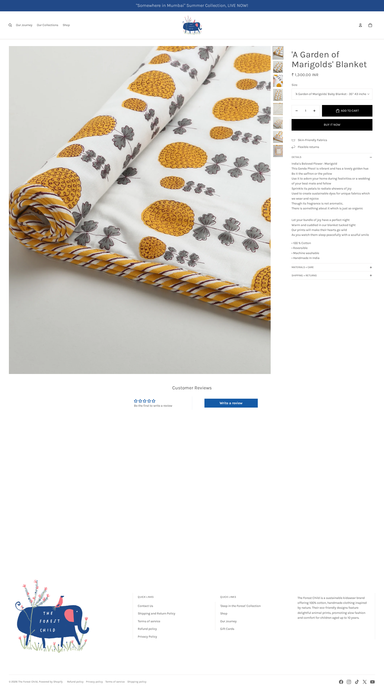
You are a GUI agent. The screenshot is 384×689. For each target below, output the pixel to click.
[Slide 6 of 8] (278, 123)
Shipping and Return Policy (156, 613)
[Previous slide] (12, 210)
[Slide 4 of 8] (278, 95)
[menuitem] (24, 25)
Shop (223, 613)
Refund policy (147, 629)
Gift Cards (227, 629)
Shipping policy (136, 681)
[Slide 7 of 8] (278, 137)
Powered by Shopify (51, 681)
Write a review (231, 403)
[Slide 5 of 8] (278, 109)
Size (294, 85)
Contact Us (145, 606)
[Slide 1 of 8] (278, 53)
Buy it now (332, 125)
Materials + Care (303, 267)
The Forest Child (28, 681)
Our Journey (228, 621)
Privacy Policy (147, 636)
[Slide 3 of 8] (278, 81)
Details (296, 157)
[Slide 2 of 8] (278, 67)
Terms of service (149, 621)
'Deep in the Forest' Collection (240, 606)
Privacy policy (94, 681)
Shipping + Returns (304, 275)
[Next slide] (267, 210)
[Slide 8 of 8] (278, 151)
